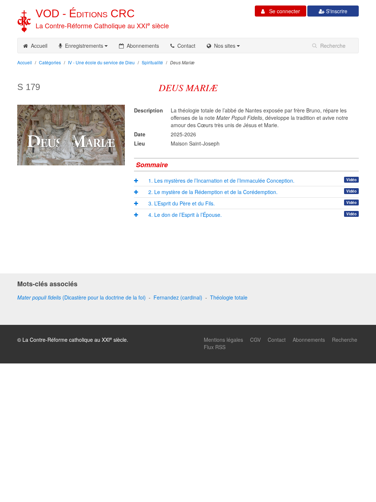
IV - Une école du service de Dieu (101, 62)
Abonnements (141, 45)
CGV (255, 339)
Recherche (344, 339)
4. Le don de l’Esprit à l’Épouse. (185, 214)
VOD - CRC (85, 13)
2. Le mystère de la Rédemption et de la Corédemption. (213, 192)
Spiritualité (152, 62)
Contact (184, 45)
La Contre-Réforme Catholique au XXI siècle (102, 25)
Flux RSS (214, 347)
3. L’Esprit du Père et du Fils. (181, 203)
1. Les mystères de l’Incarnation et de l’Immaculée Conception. (221, 180)
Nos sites (224, 45)
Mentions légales (223, 339)
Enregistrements (83, 45)
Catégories (50, 62)
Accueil (37, 45)
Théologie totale (228, 297)
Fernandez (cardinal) (177, 297)
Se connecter (282, 11)
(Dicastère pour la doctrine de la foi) (81, 297)
